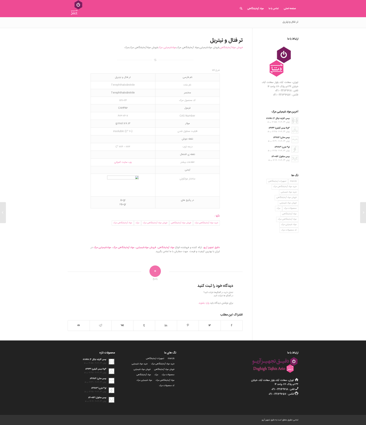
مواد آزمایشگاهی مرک (122, 223)
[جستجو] (241, 8)
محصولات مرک (290, 208)
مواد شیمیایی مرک (289, 224)
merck (293, 181)
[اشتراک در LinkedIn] (166, 325)
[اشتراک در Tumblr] (144, 325)
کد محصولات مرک (289, 230)
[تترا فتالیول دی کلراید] (363, 212)
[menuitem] (289, 8)
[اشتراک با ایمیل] (79, 325)
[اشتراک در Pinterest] (188, 325)
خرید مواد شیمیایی (289, 192)
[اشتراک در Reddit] (101, 325)
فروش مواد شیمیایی (288, 203)
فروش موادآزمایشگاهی (231, 47)
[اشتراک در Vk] (122, 325)
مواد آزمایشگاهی (289, 214)
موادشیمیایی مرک (167, 47)
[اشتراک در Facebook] (232, 325)
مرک (137, 223)
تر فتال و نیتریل (290, 22)
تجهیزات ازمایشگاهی (277, 181)
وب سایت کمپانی (123, 162)
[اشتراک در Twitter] (210, 325)
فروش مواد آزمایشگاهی (181, 223)
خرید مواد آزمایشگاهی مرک (206, 223)
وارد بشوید (204, 303)
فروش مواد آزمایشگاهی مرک (155, 223)
